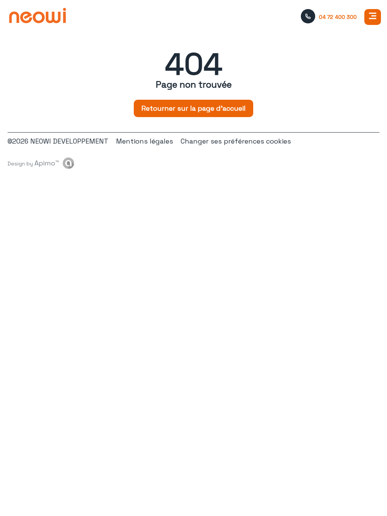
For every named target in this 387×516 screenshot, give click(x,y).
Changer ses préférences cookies (236, 141)
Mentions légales (144, 141)
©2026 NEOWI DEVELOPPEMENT (58, 141)
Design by (33, 163)
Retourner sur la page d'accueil (193, 108)
